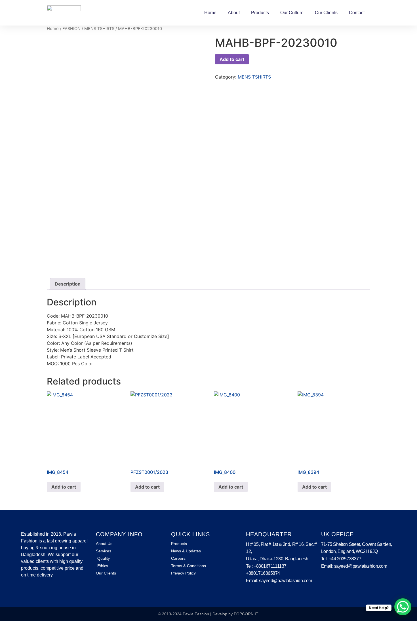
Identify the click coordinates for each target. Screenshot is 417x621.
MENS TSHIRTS (99, 28)
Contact (357, 12)
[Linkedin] (33, 591)
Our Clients (326, 12)
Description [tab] (68, 284)
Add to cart (232, 59)
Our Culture (292, 12)
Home (210, 12)
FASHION (71, 28)
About (234, 12)
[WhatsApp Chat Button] (402, 606)
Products (260, 12)
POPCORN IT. (246, 614)
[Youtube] (42, 591)
